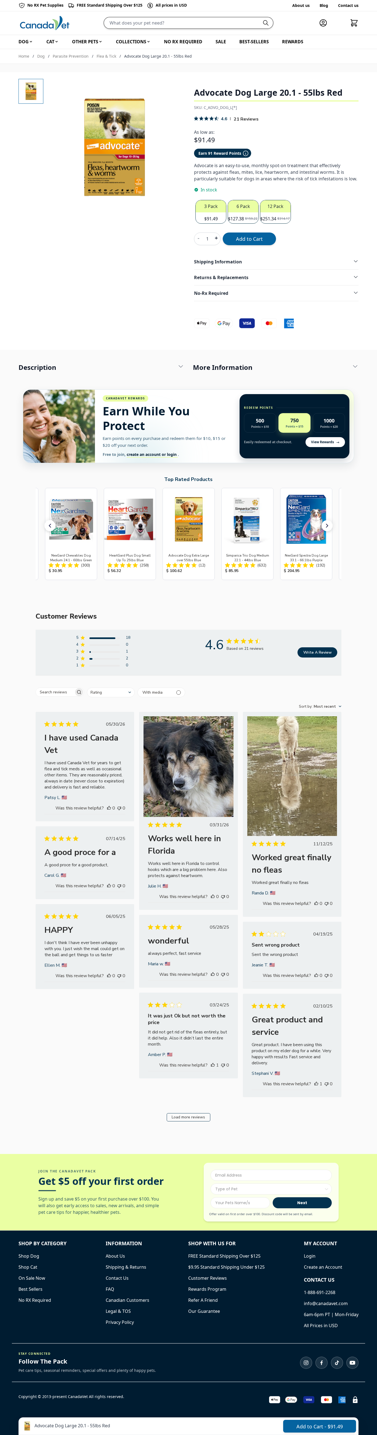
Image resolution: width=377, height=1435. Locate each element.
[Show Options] (326, 1189)
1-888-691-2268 (319, 1292)
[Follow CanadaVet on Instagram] (306, 1363)
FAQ (110, 1289)
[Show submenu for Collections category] (148, 41)
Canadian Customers (127, 1300)
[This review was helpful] (109, 808)
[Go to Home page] (44, 23)
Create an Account (323, 1267)
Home (23, 56)
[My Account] (325, 22)
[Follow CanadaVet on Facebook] (321, 1363)
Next (302, 1203)
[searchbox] (55, 692)
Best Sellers (30, 1289)
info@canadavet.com (326, 1303)
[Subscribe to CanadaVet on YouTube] (352, 1363)
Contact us (348, 5)
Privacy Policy (120, 1322)
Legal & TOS (118, 1311)
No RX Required (34, 1300)
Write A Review (317, 652)
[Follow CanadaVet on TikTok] (337, 1363)
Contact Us (117, 1278)
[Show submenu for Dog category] (31, 41)
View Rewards (325, 442)
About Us (115, 1256)
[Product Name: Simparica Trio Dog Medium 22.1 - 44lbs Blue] (247, 534)
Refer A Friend (203, 1300)
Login (309, 1256)
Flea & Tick (106, 56)
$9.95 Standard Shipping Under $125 (226, 1267)
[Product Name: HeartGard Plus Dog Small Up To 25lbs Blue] (130, 534)
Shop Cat (27, 1267)
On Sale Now (31, 1278)
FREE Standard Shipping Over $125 (224, 1256)
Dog (41, 56)
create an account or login (152, 454)
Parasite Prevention (71, 56)
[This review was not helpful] (119, 808)
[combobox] (111, 692)
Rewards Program (207, 1289)
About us (301, 5)
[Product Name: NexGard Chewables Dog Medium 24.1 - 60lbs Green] (71, 534)
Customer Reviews (207, 1278)
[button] (49, 525)
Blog (324, 5)
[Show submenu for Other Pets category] (100, 41)
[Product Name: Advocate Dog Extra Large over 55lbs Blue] (189, 534)
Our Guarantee (204, 1311)
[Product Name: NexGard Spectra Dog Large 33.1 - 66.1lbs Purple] (306, 534)
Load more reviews (188, 1117)
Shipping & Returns (126, 1267)
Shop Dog (28, 1256)
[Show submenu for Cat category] (56, 41)
